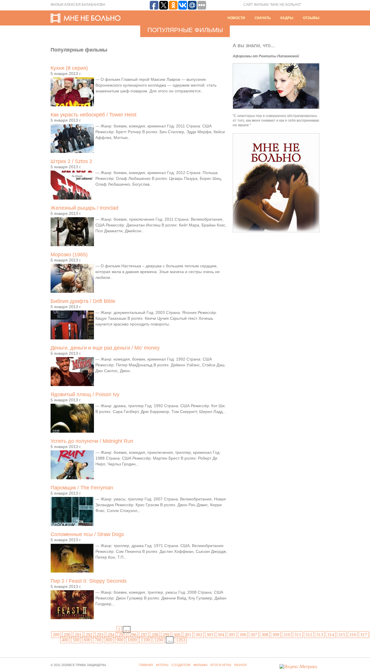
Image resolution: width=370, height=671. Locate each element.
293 (100, 634)
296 (133, 634)
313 (319, 634)
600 (87, 639)
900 (119, 639)
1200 (158, 639)
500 (76, 639)
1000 (132, 639)
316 (352, 634)
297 (143, 634)
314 (330, 634)
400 (65, 639)
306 (242, 634)
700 (98, 639)
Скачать (263, 18)
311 (297, 634)
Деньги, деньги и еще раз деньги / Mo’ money (105, 348)
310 (286, 634)
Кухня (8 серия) (69, 68)
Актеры (162, 665)
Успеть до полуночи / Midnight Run (92, 441)
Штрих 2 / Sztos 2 (71, 161)
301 (187, 634)
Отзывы (311, 18)
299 (165, 634)
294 (111, 634)
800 (109, 639)
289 (56, 634)
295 (122, 634)
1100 (145, 639)
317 (363, 634)
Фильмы (200, 665)
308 (264, 634)
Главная (146, 665)
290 (67, 634)
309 (275, 634)
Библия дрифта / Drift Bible (83, 301)
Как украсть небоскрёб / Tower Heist (93, 115)
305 (231, 634)
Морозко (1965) (69, 254)
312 (308, 634)
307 (253, 634)
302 (198, 634)
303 (209, 634)
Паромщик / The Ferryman (82, 488)
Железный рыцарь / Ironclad (84, 208)
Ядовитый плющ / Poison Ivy (85, 394)
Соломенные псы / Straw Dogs (87, 534)
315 (341, 634)
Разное (240, 665)
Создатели (180, 665)
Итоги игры (220, 665)
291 (78, 634)
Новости (236, 18)
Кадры (286, 18)
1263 (180, 639)
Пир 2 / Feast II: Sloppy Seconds (89, 581)
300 (176, 634)
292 (89, 634)
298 (154, 634)
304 (220, 634)
